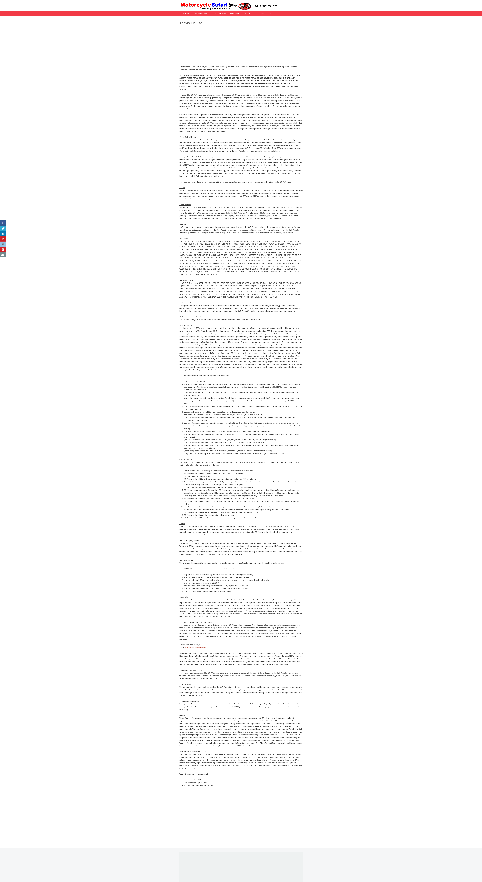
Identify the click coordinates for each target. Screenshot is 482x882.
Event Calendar (201, 13)
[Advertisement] (241, 46)
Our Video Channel (268, 13)
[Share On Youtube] (3, 249)
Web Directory (250, 13)
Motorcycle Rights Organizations (226, 13)
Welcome (186, 13)
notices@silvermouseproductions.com (198, 647)
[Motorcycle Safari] (215, 9)
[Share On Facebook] (3, 223)
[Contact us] (3, 254)
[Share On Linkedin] (3, 233)
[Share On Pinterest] (3, 239)
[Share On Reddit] (3, 244)
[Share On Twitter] (3, 228)
